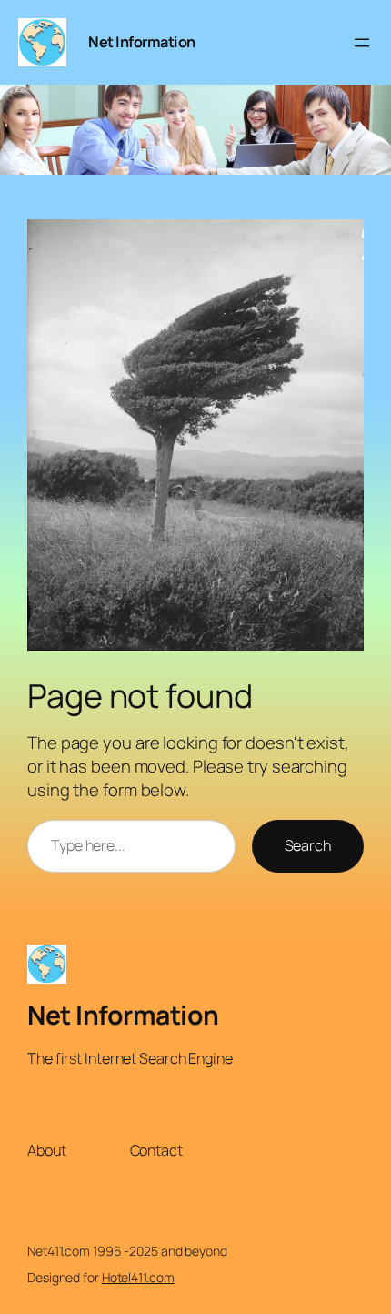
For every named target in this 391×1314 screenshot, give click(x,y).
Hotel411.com (138, 1277)
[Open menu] (362, 43)
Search (308, 845)
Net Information (142, 42)
